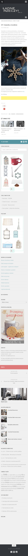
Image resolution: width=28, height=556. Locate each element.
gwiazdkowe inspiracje (6, 20)
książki (22, 480)
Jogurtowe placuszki (5, 289)
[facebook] (21, 142)
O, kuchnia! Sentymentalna (13, 432)
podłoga (19, 484)
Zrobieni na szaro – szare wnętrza (9, 201)
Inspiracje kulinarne (6, 257)
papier (15, 484)
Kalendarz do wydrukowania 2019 (13, 461)
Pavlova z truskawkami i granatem (8, 270)
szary (14, 486)
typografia (23, 486)
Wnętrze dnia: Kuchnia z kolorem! (15, 439)
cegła (11, 474)
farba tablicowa (17, 478)
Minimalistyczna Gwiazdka (15, 454)
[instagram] (26, 142)
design (19, 475)
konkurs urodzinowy (17, 480)
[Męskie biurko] (14, 394)
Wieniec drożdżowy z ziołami (7, 260)
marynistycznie (12, 482)
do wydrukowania (20, 476)
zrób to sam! (16, 20)
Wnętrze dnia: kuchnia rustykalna (14, 466)
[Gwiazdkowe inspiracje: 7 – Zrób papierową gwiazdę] (7, 124)
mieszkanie (23, 482)
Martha (3, 461)
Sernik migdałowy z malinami (7, 273)
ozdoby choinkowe (19, 113)
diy (9, 113)
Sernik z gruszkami (5, 286)
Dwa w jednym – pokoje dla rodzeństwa (10, 208)
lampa (7, 482)
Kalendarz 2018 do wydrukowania (9, 511)
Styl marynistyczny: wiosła (10, 458)
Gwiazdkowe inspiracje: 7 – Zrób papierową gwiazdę (6, 130)
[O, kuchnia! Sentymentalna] (4, 434)
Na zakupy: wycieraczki (7, 498)
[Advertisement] (14, 98)
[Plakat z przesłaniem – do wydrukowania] (20, 124)
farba (13, 478)
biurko (8, 474)
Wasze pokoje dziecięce (12, 488)
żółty (12, 490)
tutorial (20, 486)
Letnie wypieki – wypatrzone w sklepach (9, 266)
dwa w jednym (8, 478)
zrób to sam (8, 490)
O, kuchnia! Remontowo (13, 410)
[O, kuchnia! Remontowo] (4, 412)
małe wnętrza (18, 482)
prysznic (22, 484)
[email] (24, 142)
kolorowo (6, 480)
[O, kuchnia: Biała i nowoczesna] (4, 419)
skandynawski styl (5, 486)
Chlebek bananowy (5, 282)
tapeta (18, 486)
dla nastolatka (13, 476)
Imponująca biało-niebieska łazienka (10, 501)
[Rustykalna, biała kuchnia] (4, 427)
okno (6, 484)
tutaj (23, 91)
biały (5, 474)
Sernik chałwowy (4, 279)
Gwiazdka (13, 113)
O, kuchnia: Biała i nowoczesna (14, 417)
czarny (13, 475)
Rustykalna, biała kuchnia (13, 424)
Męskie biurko (4, 401)
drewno (2, 478)
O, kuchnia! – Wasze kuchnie (8, 205)
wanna (5, 488)
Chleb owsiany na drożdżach (7, 263)
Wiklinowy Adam (5, 454)
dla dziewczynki (7, 476)
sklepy (11, 486)
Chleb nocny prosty (5, 276)
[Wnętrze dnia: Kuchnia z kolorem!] (4, 441)
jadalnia (22, 478)
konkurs (11, 480)
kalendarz (2, 480)
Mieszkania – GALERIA (7, 198)
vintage (2, 488)
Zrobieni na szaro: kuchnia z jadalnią (13, 451)
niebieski (2, 484)
